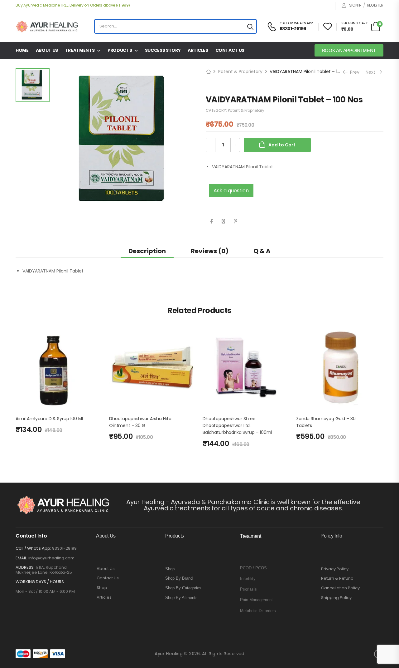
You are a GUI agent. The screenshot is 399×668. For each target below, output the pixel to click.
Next (372, 72)
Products (120, 50)
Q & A (262, 251)
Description (147, 251)
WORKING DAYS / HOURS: (40, 581)
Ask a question (231, 190)
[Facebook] (211, 221)
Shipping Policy (336, 597)
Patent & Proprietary (240, 71)
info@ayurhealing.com (51, 558)
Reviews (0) (209, 251)
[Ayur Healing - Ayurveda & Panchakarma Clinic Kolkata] (47, 26)
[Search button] (250, 26)
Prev (353, 72)
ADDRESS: (25, 567)
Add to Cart (282, 145)
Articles (198, 50)
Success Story (162, 50)
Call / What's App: (33, 548)
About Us (47, 50)
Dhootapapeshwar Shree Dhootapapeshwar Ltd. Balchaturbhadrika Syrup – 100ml (237, 425)
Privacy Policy (335, 569)
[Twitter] (223, 221)
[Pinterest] (235, 221)
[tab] (147, 251)
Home (22, 50)
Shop (102, 587)
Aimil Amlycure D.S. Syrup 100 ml (49, 418)
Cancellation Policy (340, 588)
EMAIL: (21, 558)
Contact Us (230, 50)
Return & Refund (337, 578)
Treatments (80, 50)
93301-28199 (64, 548)
